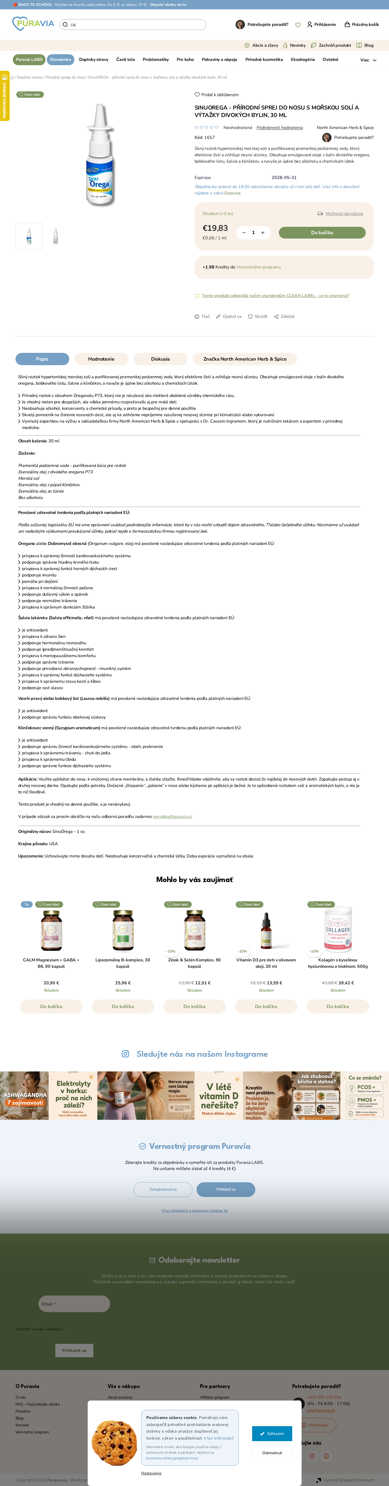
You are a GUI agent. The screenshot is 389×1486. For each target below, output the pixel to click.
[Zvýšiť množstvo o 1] (263, 232)
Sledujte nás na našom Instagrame (202, 1054)
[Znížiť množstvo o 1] (244, 232)
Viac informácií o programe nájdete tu (194, 1210)
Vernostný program (32, 1432)
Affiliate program (214, 1397)
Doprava (232, 193)
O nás (21, 1397)
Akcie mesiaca (120, 1397)
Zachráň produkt (335, 45)
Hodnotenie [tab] (101, 359)
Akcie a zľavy (265, 45)
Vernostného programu (258, 267)
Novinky (298, 45)
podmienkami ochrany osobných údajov (99, 1329)
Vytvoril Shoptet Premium (348, 1480)
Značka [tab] (245, 359)
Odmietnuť (272, 1453)
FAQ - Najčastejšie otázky (38, 1404)
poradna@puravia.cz (172, 817)
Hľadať (215, 24)
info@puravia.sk (321, 1410)
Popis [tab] (42, 359)
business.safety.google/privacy (172, 1458)
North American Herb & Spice (345, 128)
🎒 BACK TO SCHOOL (32, 4)
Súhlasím (275, 1433)
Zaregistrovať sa (163, 1189)
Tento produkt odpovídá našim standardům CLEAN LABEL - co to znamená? (275, 296)
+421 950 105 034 (324, 1397)
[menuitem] (29, 59)
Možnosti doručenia (344, 214)
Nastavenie (151, 1473)
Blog (368, 45)
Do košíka (322, 232)
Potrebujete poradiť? (268, 25)
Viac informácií (219, 1438)
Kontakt (22, 1425)
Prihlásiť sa (226, 1189)
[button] (51, 1009)
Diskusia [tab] (160, 359)
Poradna (23, 1411)
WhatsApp (318, 1425)
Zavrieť (240, 324)
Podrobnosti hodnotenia (280, 128)
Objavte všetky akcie (168, 4)
